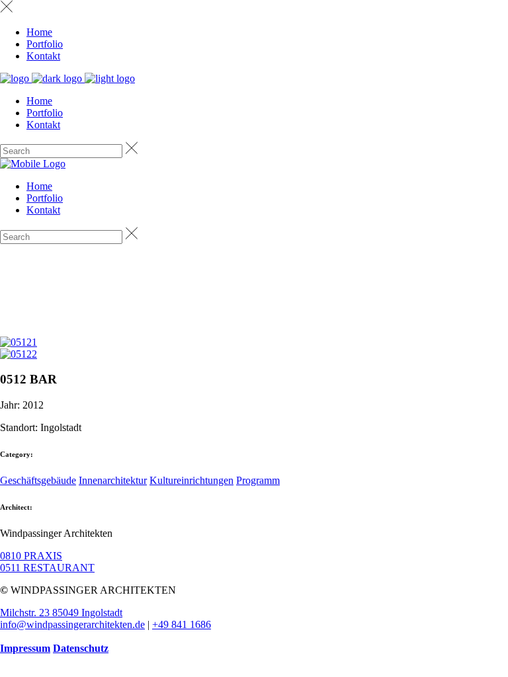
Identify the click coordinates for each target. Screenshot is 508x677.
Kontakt (43, 55)
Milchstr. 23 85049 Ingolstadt (61, 612)
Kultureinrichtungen (191, 480)
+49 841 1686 (181, 624)
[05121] (18, 342)
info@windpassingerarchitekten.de (72, 624)
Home (39, 32)
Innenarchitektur (113, 480)
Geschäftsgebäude (38, 480)
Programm (258, 480)
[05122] (18, 354)
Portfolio (44, 44)
